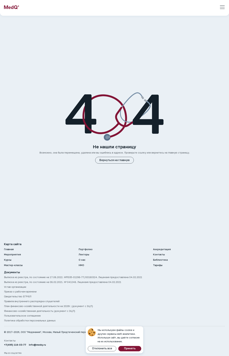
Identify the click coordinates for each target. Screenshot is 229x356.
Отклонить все (102, 348)
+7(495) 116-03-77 (15, 344)
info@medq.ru (37, 344)
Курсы (7, 260)
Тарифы (157, 265)
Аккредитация (162, 249)
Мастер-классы (13, 265)
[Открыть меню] (222, 7)
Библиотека (160, 260)
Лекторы (84, 254)
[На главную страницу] (11, 7)
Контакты (159, 254)
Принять (130, 348)
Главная (9, 249)
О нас (82, 260)
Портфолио (86, 249)
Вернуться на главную (114, 160)
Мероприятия (12, 254)
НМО (81, 265)
